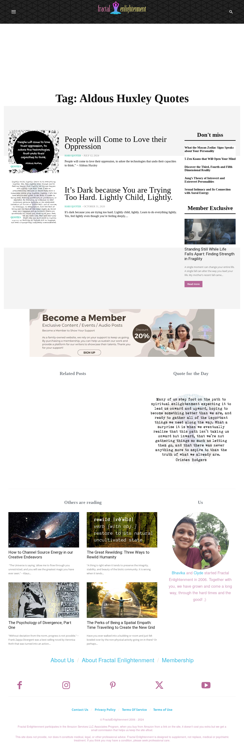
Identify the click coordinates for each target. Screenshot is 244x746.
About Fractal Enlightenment (118, 660)
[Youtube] (206, 685)
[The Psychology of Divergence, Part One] (43, 600)
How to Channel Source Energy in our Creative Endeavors (40, 554)
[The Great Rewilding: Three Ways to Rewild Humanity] (122, 530)
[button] (231, 11)
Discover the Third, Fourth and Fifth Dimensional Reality (208, 168)
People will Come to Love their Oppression (116, 143)
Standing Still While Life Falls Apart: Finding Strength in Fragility (209, 254)
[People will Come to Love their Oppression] (33, 151)
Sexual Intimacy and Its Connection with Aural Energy (208, 191)
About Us (62, 660)
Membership (178, 660)
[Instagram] (66, 685)
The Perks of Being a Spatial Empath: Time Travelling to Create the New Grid (121, 625)
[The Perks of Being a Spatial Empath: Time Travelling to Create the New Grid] (122, 600)
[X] (159, 685)
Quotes (16, 166)
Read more (193, 284)
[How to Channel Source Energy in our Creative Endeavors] (43, 530)
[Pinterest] (113, 685)
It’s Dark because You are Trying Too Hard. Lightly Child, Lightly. (119, 193)
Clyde (198, 572)
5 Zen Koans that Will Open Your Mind (210, 158)
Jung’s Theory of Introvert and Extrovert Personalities (205, 180)
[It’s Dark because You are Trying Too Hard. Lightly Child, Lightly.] (33, 202)
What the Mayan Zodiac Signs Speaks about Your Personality (209, 149)
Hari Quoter (73, 155)
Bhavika (178, 572)
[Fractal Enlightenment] (122, 8)
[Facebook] (19, 685)
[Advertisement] (122, 52)
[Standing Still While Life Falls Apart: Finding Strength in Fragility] (210, 231)
